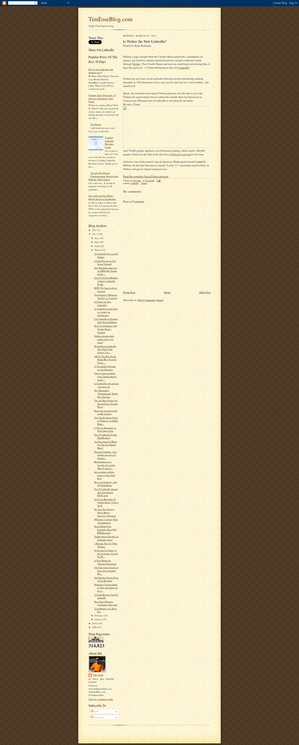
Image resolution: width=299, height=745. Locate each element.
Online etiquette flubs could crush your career (104, 339)
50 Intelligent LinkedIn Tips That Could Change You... (105, 349)
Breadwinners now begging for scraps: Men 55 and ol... (104, 465)
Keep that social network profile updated (105, 412)
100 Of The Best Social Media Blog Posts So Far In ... (105, 359)
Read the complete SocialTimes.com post (145, 176)
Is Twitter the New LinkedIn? (102, 303)
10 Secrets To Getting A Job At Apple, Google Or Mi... (106, 553)
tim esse (98, 675)
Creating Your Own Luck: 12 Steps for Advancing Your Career (102, 98)
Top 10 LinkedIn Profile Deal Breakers (105, 436)
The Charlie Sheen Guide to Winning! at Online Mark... (106, 420)
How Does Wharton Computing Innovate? (106, 603)
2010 (94, 623)
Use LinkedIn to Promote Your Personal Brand (106, 320)
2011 (94, 234)
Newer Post (129, 292)
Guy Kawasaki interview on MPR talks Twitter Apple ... (105, 271)
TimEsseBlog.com (110, 19)
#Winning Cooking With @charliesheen (106, 521)
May (97, 241)
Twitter (136, 64)
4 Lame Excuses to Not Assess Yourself (105, 262)
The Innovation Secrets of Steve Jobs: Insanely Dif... (106, 570)
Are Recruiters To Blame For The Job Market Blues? (105, 444)
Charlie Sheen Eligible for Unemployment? (106, 538)
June (97, 238)
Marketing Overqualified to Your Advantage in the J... (106, 587)
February (99, 615)
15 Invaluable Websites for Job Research (105, 368)
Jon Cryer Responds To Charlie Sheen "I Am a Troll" (106, 502)
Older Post (205, 292)
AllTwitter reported (180, 154)
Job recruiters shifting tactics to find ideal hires (104, 475)
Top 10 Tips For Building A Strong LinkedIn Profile (106, 281)
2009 (94, 627)
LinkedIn (184, 67)
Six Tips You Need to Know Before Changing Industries (105, 512)
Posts (95, 711)
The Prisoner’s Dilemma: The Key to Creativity (106, 296)
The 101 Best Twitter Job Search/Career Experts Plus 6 (106, 403)
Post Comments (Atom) (151, 300)
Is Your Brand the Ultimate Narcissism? (105, 562)
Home (167, 292)
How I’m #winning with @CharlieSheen (105, 484)
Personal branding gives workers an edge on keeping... (105, 455)
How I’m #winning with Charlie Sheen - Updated (105, 329)
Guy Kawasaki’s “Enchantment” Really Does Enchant (106, 393)
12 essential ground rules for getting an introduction (106, 312)
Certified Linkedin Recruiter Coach (109, 142)
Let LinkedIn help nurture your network (106, 385)
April (97, 246)
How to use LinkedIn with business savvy (100, 71)
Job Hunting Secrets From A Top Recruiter (106, 579)
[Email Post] (158, 181)
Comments (98, 717)
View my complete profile (100, 699)
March (98, 249)
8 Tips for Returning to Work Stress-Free (105, 429)
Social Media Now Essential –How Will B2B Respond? (105, 529)
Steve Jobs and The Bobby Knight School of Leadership (102, 197)
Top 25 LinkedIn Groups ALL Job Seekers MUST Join (106, 492)
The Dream (95, 124)
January (99, 619)
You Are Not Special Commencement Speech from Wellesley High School (103, 176)
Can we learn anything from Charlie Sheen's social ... (105, 376)
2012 (94, 230)
